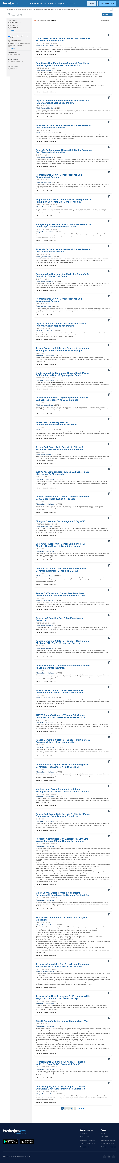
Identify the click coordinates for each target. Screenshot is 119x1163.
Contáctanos (84, 1147)
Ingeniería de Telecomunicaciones (19, 43)
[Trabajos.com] (10, 5)
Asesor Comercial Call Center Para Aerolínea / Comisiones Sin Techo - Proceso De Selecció (60, 691)
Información (84, 1133)
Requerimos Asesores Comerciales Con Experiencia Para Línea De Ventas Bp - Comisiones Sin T (63, 200)
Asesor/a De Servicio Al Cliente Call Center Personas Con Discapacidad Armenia (64, 250)
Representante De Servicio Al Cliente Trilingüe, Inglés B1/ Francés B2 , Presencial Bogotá (60, 1063)
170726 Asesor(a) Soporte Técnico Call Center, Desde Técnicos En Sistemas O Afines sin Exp (60, 716)
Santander (13, 27)
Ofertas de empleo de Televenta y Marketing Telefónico (30, 9)
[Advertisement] (69, 28)
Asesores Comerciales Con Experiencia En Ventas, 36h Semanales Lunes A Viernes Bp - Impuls (62, 965)
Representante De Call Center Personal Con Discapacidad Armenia (59, 176)
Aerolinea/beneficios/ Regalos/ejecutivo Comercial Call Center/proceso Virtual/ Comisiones (62, 399)
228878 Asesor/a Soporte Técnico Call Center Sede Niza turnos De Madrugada (62, 473)
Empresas (61, 3)
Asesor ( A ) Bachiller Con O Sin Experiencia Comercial (59, 619)
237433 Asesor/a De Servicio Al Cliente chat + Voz (62, 1021)
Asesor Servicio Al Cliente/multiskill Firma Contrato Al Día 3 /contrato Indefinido (63, 667)
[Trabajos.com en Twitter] (108, 1156)
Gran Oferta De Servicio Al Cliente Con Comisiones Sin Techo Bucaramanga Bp (63, 39)
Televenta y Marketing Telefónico (19, 36)
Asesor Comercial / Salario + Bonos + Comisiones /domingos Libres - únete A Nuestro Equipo (62, 349)
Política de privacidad (108, 1147)
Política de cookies (107, 1143)
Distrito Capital (14, 22)
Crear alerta (108, 14)
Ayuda (103, 1133)
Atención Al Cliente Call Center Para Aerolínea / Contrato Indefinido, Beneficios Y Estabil (61, 569)
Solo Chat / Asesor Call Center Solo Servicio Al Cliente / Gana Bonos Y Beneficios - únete (61, 545)
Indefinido (14, 68)
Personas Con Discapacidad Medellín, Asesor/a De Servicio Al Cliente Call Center (62, 275)
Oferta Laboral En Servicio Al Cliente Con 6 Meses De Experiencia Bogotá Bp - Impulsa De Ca (62, 374)
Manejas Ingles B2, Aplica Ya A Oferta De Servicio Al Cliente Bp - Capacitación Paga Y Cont (63, 225)
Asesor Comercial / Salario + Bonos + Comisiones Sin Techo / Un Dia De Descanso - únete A (62, 642)
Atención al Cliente (15, 40)
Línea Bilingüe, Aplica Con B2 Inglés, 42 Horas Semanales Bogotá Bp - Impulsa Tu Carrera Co (60, 1087)
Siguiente (81, 1108)
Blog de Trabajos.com (87, 1143)
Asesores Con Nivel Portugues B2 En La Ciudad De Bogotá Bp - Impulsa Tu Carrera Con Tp (63, 997)
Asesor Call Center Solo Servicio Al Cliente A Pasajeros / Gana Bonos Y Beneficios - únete (59, 448)
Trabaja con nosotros (87, 1140)
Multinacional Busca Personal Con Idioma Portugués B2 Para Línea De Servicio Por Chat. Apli (63, 790)
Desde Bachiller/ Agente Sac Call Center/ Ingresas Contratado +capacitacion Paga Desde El (62, 766)
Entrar (91, 4)
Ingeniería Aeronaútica (16, 45)
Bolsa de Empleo (36, 3)
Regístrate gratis (107, 4)
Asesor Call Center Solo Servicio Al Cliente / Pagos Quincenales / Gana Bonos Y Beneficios (63, 815)
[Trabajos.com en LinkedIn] (113, 1156)
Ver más (12, 30)
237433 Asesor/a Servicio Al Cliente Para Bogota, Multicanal (61, 918)
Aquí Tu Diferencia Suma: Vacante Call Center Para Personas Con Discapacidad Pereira (63, 102)
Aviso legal (104, 1137)
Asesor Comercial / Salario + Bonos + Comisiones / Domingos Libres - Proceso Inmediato (63, 741)
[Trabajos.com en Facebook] (104, 1156)
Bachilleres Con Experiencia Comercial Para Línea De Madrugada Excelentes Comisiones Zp (62, 64)
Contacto (71, 3)
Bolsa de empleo (13, 9)
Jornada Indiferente (16, 61)
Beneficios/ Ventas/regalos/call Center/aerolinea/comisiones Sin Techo (56, 423)
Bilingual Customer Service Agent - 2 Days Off (60, 521)
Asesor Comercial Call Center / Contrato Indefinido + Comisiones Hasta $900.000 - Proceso (64, 498)
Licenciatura (15, 54)
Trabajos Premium (50, 3)
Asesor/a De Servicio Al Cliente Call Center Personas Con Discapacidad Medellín (64, 126)
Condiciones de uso (108, 1140)
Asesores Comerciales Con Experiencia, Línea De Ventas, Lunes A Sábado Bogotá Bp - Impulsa (62, 840)
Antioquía (12, 25)
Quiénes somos (85, 1137)
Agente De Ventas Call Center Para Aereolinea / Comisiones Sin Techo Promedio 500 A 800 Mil (60, 594)
